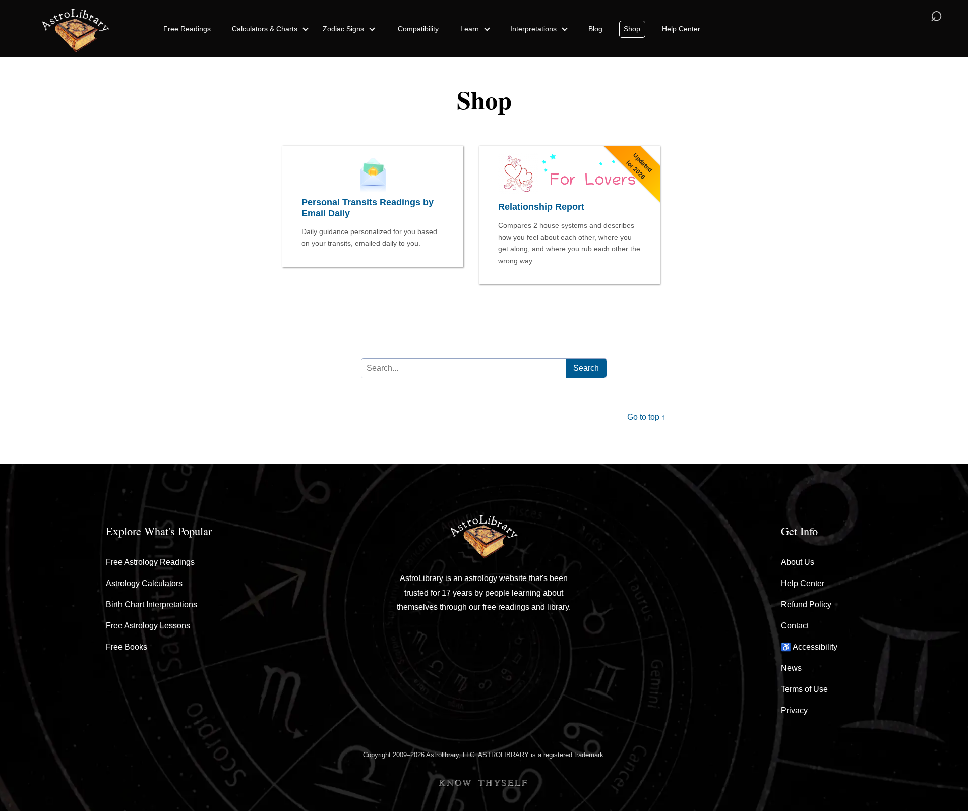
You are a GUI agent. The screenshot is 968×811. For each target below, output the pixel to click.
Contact (795, 625)
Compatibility (418, 29)
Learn (470, 29)
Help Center (681, 29)
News (791, 668)
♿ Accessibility (809, 647)
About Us (797, 562)
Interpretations (534, 29)
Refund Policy (806, 604)
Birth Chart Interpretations (151, 604)
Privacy (794, 710)
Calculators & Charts (265, 29)
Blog (595, 29)
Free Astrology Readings (150, 562)
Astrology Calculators (144, 583)
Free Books (126, 647)
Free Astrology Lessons (148, 625)
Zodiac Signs (344, 29)
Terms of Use (804, 689)
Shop (632, 29)
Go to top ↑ (646, 417)
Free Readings (187, 29)
